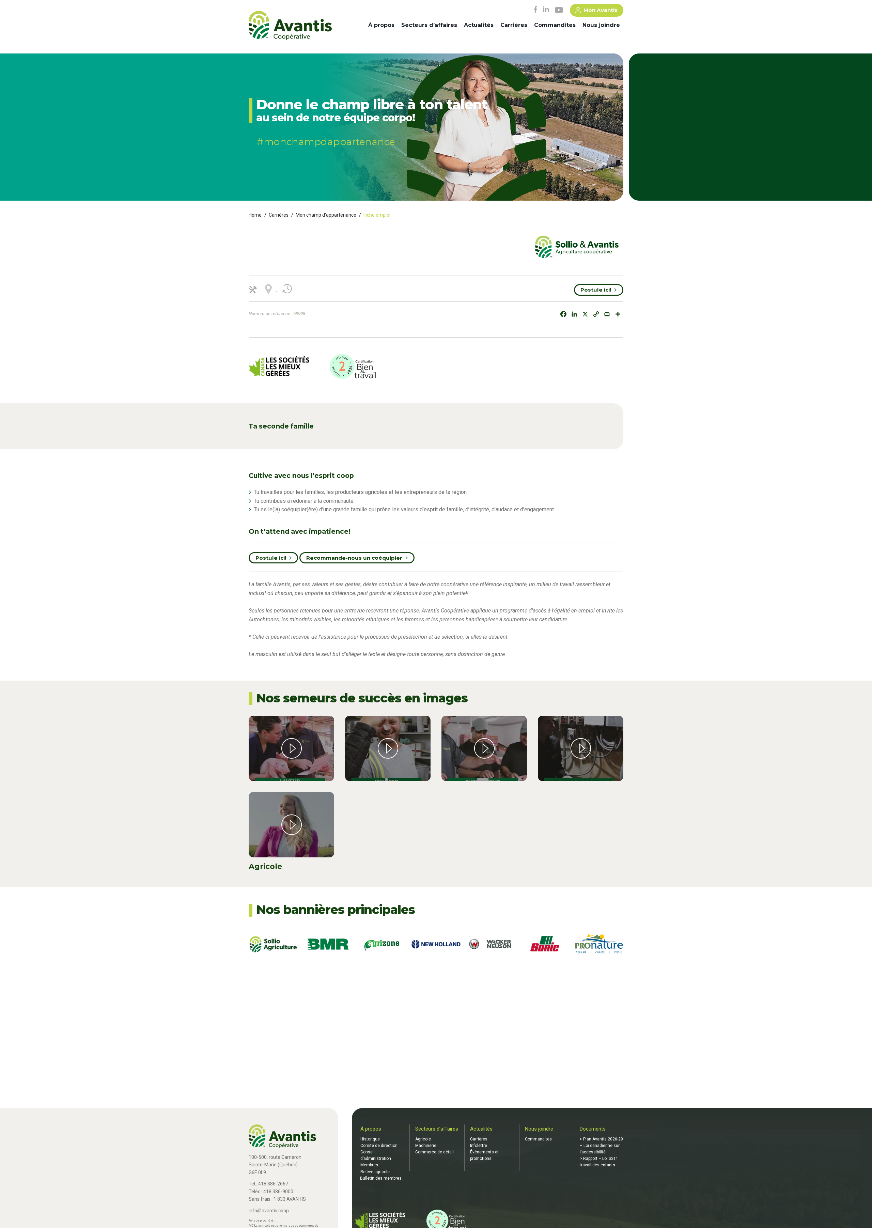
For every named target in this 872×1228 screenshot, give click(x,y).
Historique (370, 1139)
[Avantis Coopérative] (290, 26)
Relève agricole (375, 1171)
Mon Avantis (600, 10)
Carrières (513, 25)
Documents (593, 1129)
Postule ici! (595, 289)
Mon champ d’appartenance (326, 215)
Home (255, 215)
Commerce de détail (434, 1152)
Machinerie (425, 1145)
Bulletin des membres (381, 1178)
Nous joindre (601, 25)
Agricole (423, 1139)
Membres (369, 1165)
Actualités (479, 25)
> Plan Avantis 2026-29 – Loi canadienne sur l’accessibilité (601, 1145)
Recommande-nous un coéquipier (354, 558)
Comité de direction (379, 1145)
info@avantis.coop (269, 1210)
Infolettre (478, 1145)
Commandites (555, 25)
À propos (381, 25)
